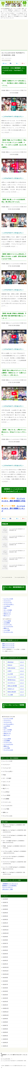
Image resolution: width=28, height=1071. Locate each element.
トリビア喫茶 (7, 630)
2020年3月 (5, 1039)
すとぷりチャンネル (8, 632)
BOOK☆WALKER (12, 691)
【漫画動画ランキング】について (10, 883)
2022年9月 (5, 936)
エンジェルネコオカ (6, 60)
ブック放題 (10, 694)
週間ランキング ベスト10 (8, 643)
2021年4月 (5, 994)
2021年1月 (5, 1005)
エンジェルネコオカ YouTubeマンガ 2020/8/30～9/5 (17, 544)
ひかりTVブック (11, 682)
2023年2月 (5, 919)
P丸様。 (5, 608)
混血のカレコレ (7, 613)
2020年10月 (6, 1015)
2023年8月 (5, 899)
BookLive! (10, 665)
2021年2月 (5, 1001)
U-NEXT (9, 671)
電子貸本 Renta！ (12, 679)
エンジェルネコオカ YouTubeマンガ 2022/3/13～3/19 (8, 577)
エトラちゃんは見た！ (9, 604)
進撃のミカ (6, 628)
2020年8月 (5, 1022)
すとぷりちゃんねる (8, 749)
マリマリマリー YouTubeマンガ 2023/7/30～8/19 (14, 861)
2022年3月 (5, 957)
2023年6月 (5, 905)
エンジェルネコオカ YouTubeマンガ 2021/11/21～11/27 (17, 558)
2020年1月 (5, 1046)
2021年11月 (5, 970)
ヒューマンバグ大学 (8, 598)
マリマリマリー (7, 600)
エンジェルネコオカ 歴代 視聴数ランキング (13, 508)
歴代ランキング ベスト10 (8, 647)
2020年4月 (5, 1035)
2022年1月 (5, 964)
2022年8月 (5, 940)
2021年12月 (6, 967)
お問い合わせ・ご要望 (7, 889)
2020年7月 (5, 1025)
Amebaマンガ (11, 688)
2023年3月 (5, 916)
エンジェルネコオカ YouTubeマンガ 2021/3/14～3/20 (17, 551)
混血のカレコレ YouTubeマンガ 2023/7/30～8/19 (14, 830)
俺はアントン (7, 615)
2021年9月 (5, 977)
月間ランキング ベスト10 (8, 645)
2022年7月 (5, 943)
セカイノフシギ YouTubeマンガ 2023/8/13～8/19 (14, 835)
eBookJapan (10, 662)
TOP (14, 1055)
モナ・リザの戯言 (8, 610)
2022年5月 (5, 950)
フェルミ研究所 (7, 620)
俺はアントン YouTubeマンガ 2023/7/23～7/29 (14, 872)
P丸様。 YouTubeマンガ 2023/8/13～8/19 (12, 846)
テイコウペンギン (8, 624)
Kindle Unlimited (11, 668)
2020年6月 (5, 1029)
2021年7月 (5, 984)
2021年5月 (5, 991)
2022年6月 (5, 946)
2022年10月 (6, 933)
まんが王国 (10, 674)
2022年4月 (5, 953)
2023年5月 (5, 909)
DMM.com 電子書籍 (12, 685)
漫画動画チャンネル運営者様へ (9, 885)
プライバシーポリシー (7, 887)
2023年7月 (5, 902)
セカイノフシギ (7, 611)
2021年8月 (5, 981)
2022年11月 (5, 929)
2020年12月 (6, 1008)
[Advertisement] (14, 34)
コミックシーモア (12, 676)
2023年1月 (5, 923)
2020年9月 (5, 1018)
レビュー (22, 662)
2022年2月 (5, 960)
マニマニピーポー (8, 602)
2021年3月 (5, 998)
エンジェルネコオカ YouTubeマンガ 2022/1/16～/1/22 (17, 537)
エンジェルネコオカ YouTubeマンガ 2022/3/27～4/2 (21, 577)
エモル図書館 (7, 622)
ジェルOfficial (7, 606)
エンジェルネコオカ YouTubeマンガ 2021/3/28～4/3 (17, 529)
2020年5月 (5, 1032)
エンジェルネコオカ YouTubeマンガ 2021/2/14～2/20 (17, 566)
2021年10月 (6, 974)
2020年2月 (5, 1042)
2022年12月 (6, 926)
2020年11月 (5, 1011)
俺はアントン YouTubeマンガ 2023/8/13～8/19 (14, 824)
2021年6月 (5, 987)
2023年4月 (5, 912)
